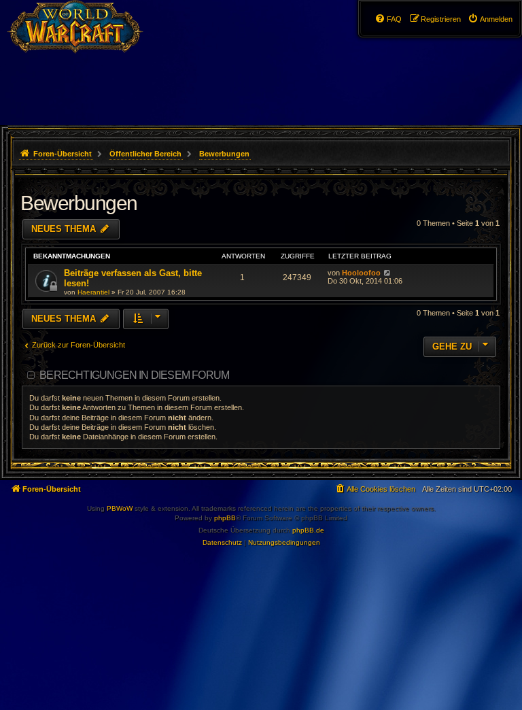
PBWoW (120, 508)
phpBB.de (308, 530)
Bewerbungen (78, 203)
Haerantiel (93, 292)
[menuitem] (490, 19)
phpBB (225, 518)
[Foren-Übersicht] (82, 37)
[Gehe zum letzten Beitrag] (387, 273)
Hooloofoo (361, 273)
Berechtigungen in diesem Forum (134, 375)
